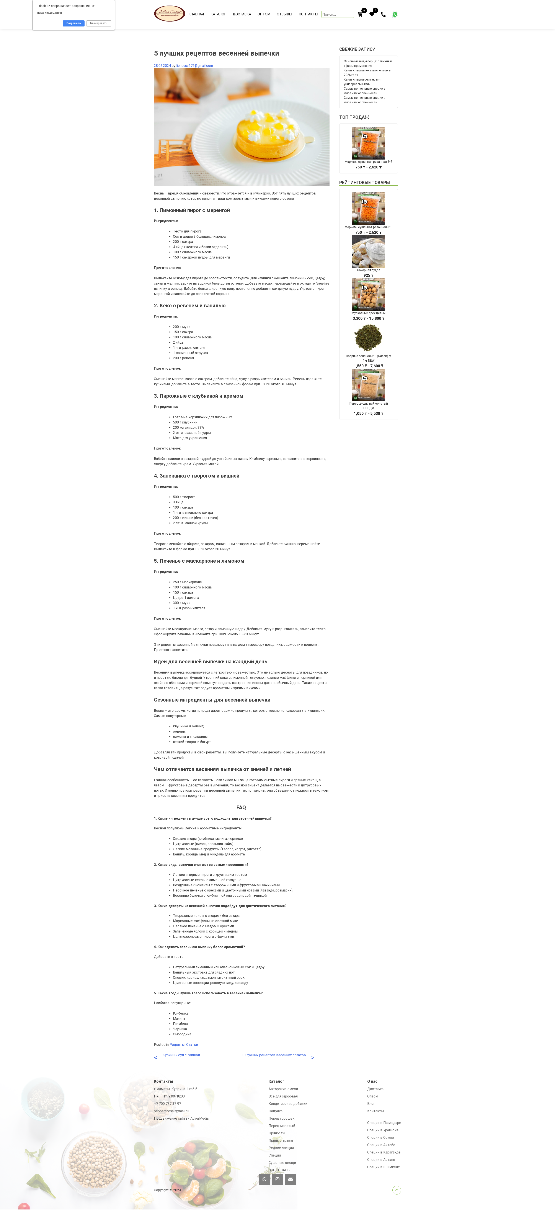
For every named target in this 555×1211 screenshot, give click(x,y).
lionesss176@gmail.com (194, 66)
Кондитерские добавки (288, 1104)
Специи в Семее (380, 1137)
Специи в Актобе (381, 1145)
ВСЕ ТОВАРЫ (280, 1170)
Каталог (218, 14)
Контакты (308, 14)
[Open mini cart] (360, 14)
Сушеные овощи (282, 1163)
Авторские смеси (283, 1089)
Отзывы (284, 14)
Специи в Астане (381, 1160)
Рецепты (177, 1045)
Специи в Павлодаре (384, 1123)
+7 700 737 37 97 (167, 1104)
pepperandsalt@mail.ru (171, 1111)
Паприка (275, 1111)
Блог (371, 1104)
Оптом (264, 14)
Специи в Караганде (383, 1152)
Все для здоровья (283, 1096)
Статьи (192, 1045)
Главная (196, 14)
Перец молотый (282, 1126)
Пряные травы (281, 1141)
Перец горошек (281, 1118)
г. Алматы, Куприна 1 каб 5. (176, 1089)
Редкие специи (281, 1148)
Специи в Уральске (382, 1130)
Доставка (242, 14)
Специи (275, 1155)
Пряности (277, 1133)
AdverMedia (199, 1118)
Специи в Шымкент (383, 1167)
